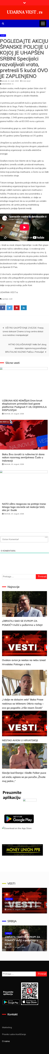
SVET (3, 35)
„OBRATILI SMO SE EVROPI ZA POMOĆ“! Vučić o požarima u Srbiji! (22, 940)
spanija (5, 299)
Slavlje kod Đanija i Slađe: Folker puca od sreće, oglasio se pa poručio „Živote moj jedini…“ (24, 777)
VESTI (11, 883)
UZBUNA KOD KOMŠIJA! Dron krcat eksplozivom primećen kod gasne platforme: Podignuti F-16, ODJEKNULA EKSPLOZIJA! (24, 405)
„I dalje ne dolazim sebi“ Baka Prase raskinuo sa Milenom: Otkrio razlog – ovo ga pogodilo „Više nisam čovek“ (23, 703)
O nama (6, 1041)
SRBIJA (12, 921)
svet (10, 299)
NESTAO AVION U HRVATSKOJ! (20, 740)
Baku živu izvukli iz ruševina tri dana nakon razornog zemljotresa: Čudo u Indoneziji (23, 457)
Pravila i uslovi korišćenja (14, 1034)
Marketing (7, 1027)
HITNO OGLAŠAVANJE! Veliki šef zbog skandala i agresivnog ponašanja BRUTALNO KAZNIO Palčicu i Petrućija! (25, 348)
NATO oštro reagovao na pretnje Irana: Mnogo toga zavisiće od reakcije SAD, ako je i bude (24, 507)
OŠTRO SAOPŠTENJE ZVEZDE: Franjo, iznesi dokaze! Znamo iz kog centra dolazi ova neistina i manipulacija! (23, 331)
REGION (9, 899)
